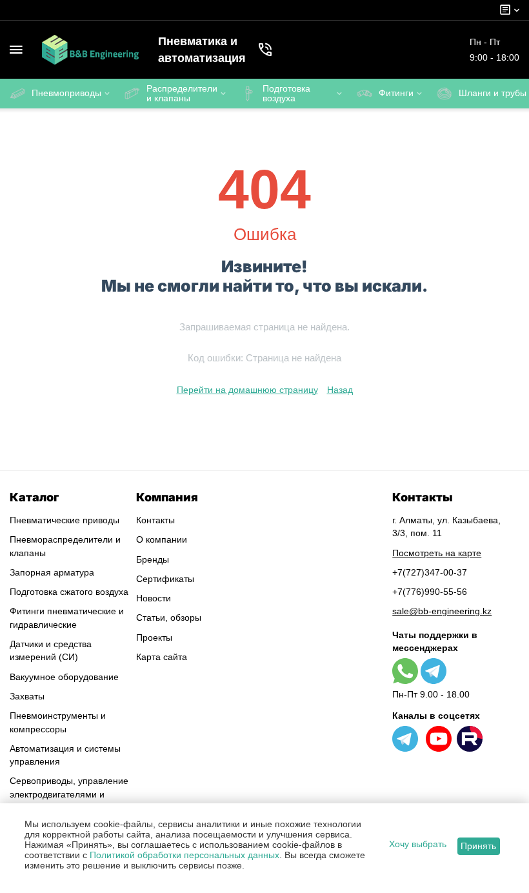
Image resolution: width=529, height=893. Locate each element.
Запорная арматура (52, 572)
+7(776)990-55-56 (429, 592)
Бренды (152, 559)
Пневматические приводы (64, 520)
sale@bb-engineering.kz (442, 611)
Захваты (27, 696)
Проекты (154, 637)
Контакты (155, 520)
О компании (161, 539)
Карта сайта (161, 657)
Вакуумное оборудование (64, 677)
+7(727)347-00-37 (429, 572)
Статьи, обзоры (168, 617)
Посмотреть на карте (436, 553)
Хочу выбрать (417, 844)
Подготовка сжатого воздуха (69, 592)
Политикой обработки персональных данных (184, 855)
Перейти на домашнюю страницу (247, 390)
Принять (478, 846)
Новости (153, 598)
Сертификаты (165, 579)
